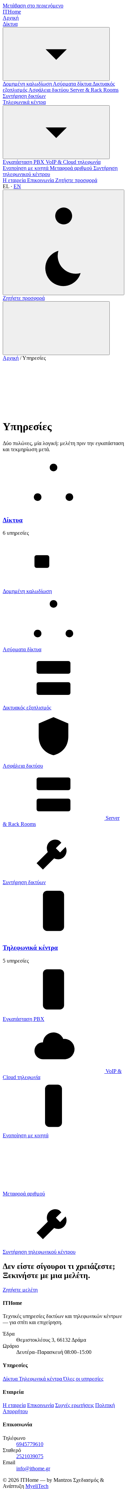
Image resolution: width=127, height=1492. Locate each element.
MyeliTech (36, 1486)
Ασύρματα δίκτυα (72, 84)
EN (17, 186)
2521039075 (29, 1456)
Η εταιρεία (15, 180)
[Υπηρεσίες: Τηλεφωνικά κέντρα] (56, 132)
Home (12, 12)
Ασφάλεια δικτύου (49, 90)
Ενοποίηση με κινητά (26, 168)
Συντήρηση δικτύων (24, 96)
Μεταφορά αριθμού (71, 168)
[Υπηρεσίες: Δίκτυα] (56, 54)
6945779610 (29, 1444)
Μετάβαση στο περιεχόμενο (33, 5)
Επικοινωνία (41, 180)
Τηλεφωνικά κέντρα (24, 102)
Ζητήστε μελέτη (20, 1290)
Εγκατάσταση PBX (24, 162)
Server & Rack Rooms (94, 90)
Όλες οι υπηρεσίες (83, 1379)
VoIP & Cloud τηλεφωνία (73, 162)
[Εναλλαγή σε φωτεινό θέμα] (63, 242)
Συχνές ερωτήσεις (74, 1405)
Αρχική (11, 18)
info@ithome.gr (33, 1468)
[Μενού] (56, 328)
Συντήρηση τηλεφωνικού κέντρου (39, 1252)
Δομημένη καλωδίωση (28, 84)
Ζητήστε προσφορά (76, 180)
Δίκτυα (10, 24)
